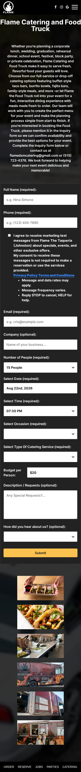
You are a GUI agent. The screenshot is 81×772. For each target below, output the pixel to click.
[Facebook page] (56, 7)
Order (8, 766)
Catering (70, 766)
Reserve (24, 766)
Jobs (39, 766)
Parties (53, 766)
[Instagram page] (61, 7)
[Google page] (67, 7)
